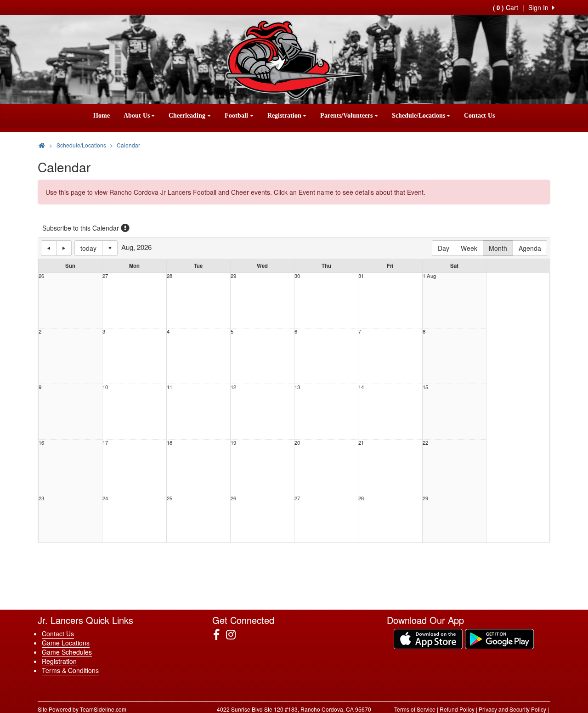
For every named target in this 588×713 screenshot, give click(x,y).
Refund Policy (457, 709)
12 (233, 387)
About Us (137, 115)
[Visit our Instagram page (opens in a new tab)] (234, 634)
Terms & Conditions (70, 670)
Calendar (128, 145)
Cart (505, 7)
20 (297, 442)
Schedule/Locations (418, 115)
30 (297, 275)
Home (101, 115)
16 (41, 442)
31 (361, 275)
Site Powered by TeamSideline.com (82, 709)
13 (297, 387)
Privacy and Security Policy (512, 709)
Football (236, 115)
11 (169, 387)
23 (41, 498)
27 (105, 275)
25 (169, 498)
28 (169, 275)
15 (425, 387)
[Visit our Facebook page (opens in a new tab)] (220, 634)
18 (169, 442)
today (88, 248)
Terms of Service (414, 709)
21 (361, 442)
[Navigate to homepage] (42, 145)
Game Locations (66, 642)
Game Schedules (67, 651)
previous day (49, 248)
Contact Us (479, 115)
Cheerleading (187, 115)
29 (233, 275)
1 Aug (429, 275)
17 (105, 442)
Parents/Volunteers (346, 115)
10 (105, 387)
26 (41, 275)
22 (425, 442)
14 (361, 387)
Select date (110, 248)
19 (233, 442)
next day (64, 248)
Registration (284, 115)
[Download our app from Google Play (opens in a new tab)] (499, 638)
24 (105, 498)
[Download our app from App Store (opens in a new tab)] (428, 638)
